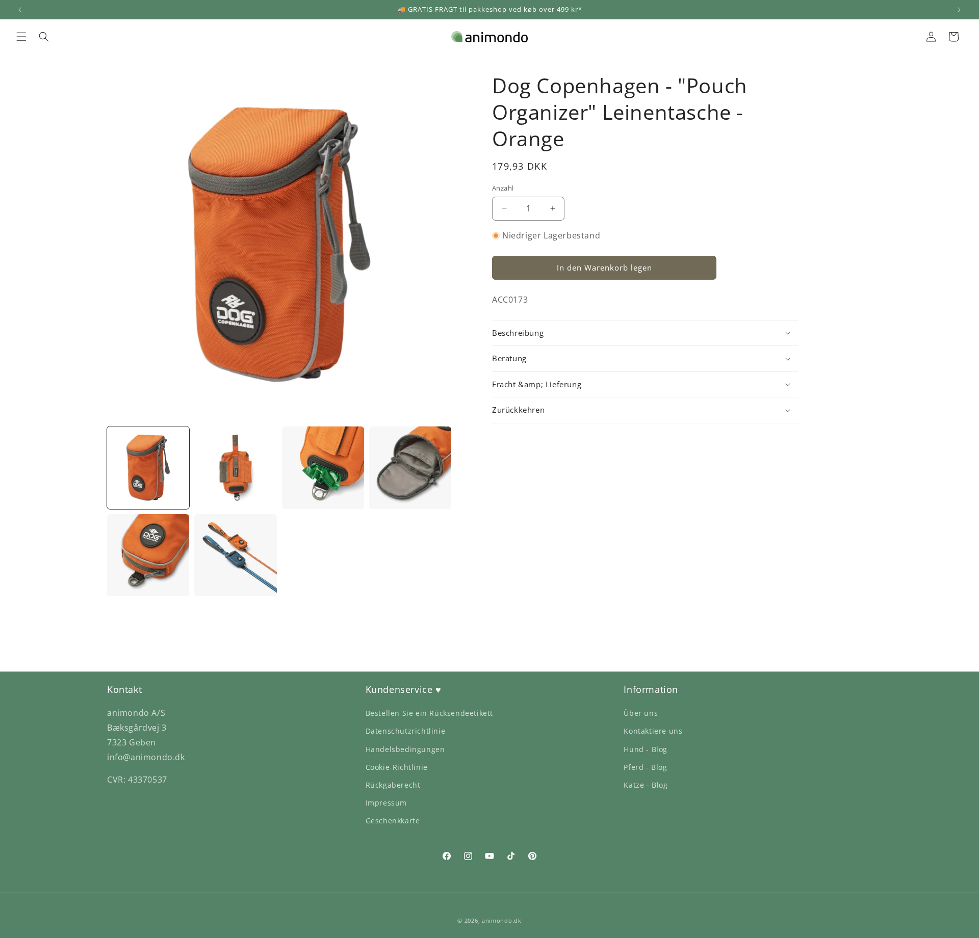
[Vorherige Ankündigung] (20, 9)
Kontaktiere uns (653, 731)
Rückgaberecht (393, 785)
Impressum (386, 803)
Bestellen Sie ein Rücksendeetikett (429, 713)
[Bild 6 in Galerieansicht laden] (235, 555)
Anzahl (502, 188)
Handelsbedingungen (405, 749)
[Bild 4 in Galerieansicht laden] (410, 467)
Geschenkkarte (393, 820)
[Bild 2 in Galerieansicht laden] (235, 467)
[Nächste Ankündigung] (959, 9)
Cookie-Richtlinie (397, 767)
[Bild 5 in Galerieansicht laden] (148, 555)
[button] (21, 36)
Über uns (641, 713)
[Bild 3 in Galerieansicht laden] (323, 467)
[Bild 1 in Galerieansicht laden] (148, 467)
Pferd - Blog (645, 767)
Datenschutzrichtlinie (406, 731)
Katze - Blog (645, 785)
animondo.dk (502, 920)
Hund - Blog (645, 749)
